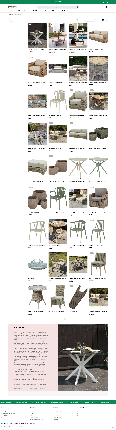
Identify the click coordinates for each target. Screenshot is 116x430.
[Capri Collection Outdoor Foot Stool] (37, 167)
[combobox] (58, 7)
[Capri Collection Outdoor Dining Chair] (58, 297)
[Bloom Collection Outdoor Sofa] (98, 35)
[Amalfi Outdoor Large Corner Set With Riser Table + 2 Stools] (37, 134)
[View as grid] (103, 20)
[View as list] (106, 20)
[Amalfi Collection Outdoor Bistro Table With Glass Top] (37, 297)
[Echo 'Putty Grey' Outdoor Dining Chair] (37, 231)
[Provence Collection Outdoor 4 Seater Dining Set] (78, 264)
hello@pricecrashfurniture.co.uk (9, 413)
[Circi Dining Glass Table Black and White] (37, 35)
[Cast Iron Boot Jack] (78, 297)
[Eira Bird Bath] (37, 264)
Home (9, 14)
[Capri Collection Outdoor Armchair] (78, 101)
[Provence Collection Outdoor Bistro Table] (98, 68)
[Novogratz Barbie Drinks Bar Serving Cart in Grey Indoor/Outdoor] (78, 35)
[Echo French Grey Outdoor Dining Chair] (78, 231)
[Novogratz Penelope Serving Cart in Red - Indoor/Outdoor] (58, 35)
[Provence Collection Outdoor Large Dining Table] (98, 101)
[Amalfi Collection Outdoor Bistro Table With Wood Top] (58, 231)
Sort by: (82, 20)
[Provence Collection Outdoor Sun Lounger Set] (78, 198)
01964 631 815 (5, 415)
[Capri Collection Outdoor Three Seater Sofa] (78, 134)
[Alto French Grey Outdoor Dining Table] (98, 167)
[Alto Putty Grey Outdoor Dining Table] (78, 167)
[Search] (77, 7)
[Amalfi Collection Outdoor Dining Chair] (98, 264)
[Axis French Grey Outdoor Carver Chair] (58, 198)
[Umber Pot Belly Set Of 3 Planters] (37, 198)
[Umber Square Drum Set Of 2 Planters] (58, 167)
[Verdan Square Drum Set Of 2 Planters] (98, 134)
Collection (14, 14)
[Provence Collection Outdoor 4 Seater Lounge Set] (58, 68)
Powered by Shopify (18, 426)
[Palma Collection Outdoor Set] (58, 134)
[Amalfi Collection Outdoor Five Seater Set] (98, 198)
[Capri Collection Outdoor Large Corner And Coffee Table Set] (98, 297)
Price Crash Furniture (8, 426)
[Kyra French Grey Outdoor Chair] (98, 231)
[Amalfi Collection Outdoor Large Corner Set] (37, 101)
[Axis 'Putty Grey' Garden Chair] (58, 101)
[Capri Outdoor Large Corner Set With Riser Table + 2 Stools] (78, 68)
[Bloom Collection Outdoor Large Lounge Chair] (37, 68)
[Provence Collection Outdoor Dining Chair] (58, 264)
